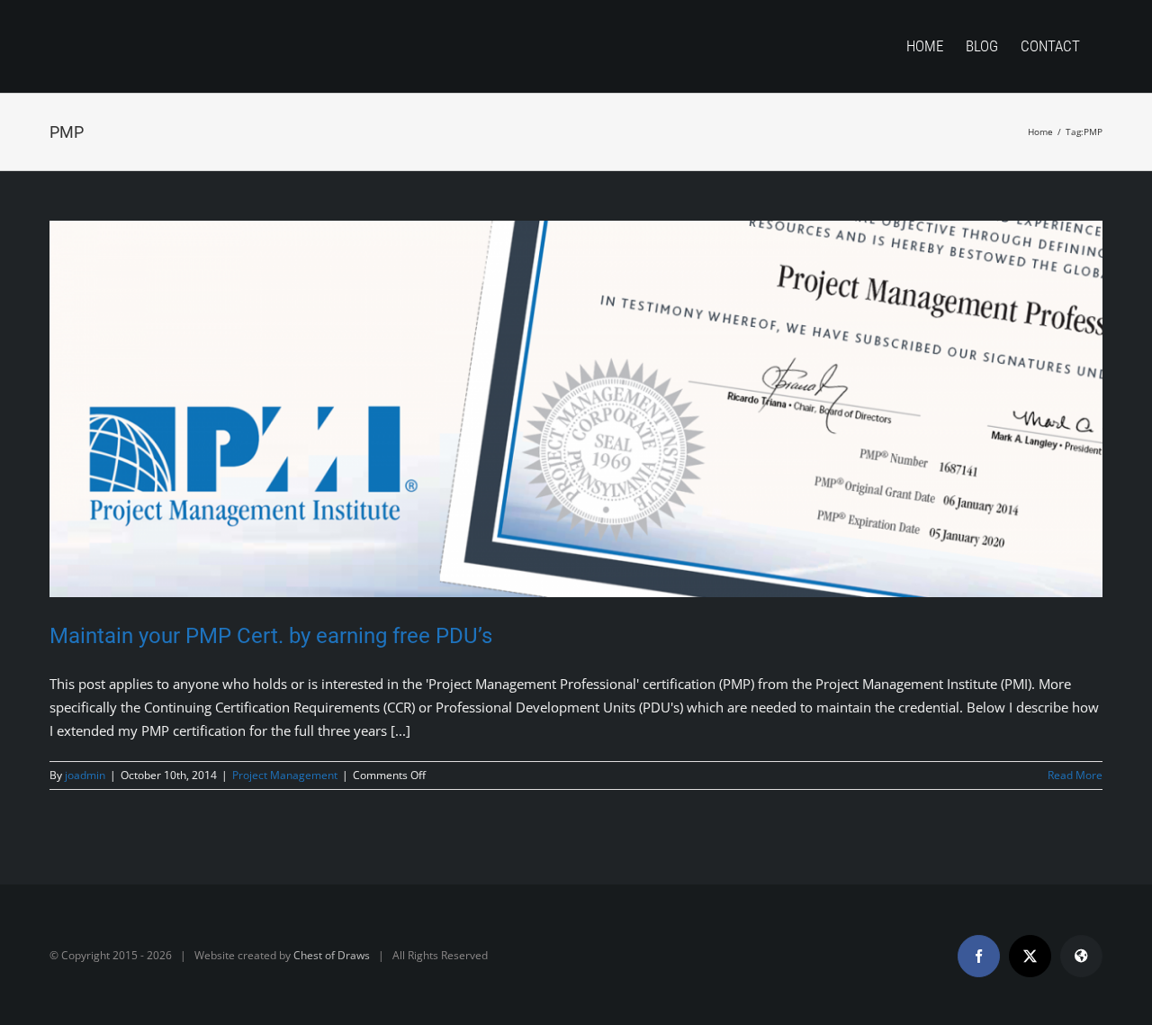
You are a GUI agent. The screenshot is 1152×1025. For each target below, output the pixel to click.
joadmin (85, 775)
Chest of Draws (331, 955)
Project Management (285, 775)
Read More (1075, 775)
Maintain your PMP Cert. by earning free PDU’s (271, 636)
